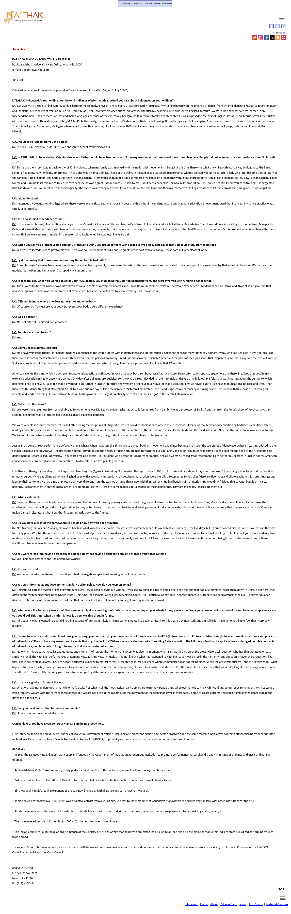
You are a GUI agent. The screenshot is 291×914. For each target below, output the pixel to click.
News (242, 904)
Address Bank (228, 904)
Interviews (191, 904)
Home (204, 904)
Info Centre (256, 904)
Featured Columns (277, 904)
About (214, 904)
